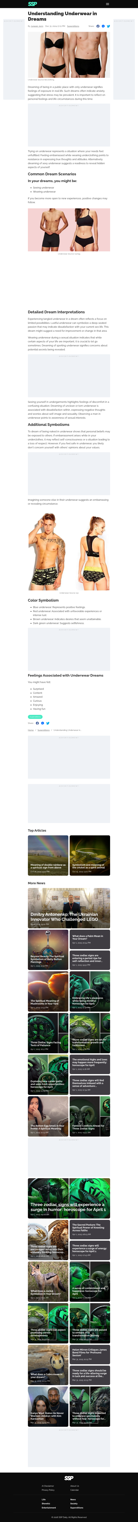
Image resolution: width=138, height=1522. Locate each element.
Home (31, 730)
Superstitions (73, 26)
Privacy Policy (48, 1490)
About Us (74, 1486)
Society (73, 1503)
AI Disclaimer (48, 1486)
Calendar (74, 1490)
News (73, 1499)
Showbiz (46, 1503)
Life (44, 1499)
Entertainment (49, 1508)
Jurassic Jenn (37, 26)
